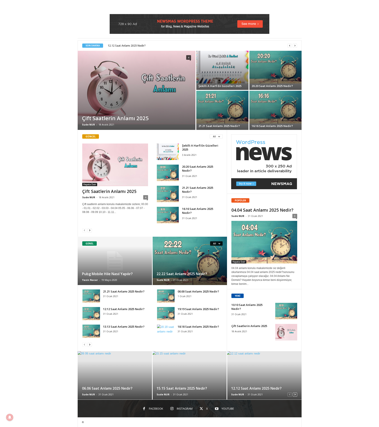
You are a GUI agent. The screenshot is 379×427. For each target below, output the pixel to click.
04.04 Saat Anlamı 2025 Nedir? (262, 210)
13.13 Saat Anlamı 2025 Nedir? (124, 327)
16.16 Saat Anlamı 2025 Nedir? (272, 126)
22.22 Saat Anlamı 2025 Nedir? (182, 273)
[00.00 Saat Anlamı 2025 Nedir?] (166, 296)
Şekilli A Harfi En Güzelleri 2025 (219, 86)
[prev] (290, 46)
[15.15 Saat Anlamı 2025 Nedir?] (189, 375)
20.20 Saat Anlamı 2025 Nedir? (272, 86)
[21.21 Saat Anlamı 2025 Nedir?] (222, 107)
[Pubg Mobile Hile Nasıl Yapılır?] (115, 261)
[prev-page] (84, 230)
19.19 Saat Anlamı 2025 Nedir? (198, 309)
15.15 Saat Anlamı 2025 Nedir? (182, 388)
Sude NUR (88, 124)
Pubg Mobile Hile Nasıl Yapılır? (107, 273)
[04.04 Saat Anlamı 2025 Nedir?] (264, 242)
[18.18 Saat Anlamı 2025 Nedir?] (166, 331)
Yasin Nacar (90, 280)
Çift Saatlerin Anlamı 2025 (115, 118)
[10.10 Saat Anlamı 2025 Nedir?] (286, 311)
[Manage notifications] (9, 417)
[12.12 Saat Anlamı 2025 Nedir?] (91, 313)
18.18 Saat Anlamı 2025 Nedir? (198, 327)
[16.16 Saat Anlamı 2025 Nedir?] (275, 107)
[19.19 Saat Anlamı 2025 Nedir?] (166, 313)
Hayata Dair (89, 184)
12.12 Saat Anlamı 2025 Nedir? (127, 45)
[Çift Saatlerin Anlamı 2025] (136, 87)
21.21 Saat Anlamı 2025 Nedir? (219, 126)
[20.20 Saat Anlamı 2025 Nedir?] (275, 67)
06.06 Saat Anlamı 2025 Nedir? (107, 388)
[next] (295, 46)
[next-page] (90, 230)
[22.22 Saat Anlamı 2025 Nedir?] (189, 261)
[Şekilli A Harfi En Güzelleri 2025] (222, 67)
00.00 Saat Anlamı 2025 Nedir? (198, 291)
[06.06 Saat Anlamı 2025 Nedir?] (115, 375)
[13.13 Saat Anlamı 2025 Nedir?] (91, 331)
